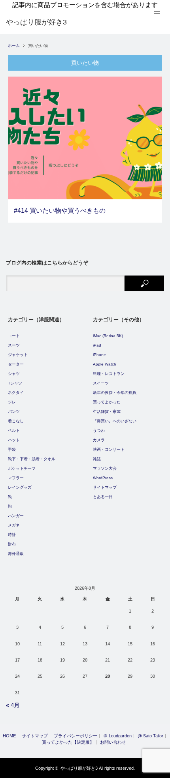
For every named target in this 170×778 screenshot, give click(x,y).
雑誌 (97, 459)
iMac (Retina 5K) (108, 336)
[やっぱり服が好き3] (36, 22)
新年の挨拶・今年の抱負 (114, 392)
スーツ (14, 345)
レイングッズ (20, 487)
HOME (9, 736)
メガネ (14, 525)
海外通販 (16, 553)
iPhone (99, 354)
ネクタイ (16, 392)
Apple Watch (104, 364)
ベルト (14, 430)
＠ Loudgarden (117, 736)
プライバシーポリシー (75, 736)
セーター (16, 364)
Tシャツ (15, 383)
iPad (97, 345)
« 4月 (13, 705)
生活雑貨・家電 (107, 411)
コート (14, 336)
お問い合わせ (113, 742)
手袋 (12, 449)
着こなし (16, 421)
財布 (12, 544)
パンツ (14, 411)
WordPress (103, 478)
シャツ (14, 373)
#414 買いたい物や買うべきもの (60, 210)
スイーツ (101, 383)
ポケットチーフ (22, 468)
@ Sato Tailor (150, 736)
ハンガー (16, 516)
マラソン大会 (105, 468)
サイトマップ (105, 487)
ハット (14, 440)
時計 (12, 534)
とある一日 (103, 497)
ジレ (12, 402)
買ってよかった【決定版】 (68, 742)
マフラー (16, 478)
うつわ (99, 430)
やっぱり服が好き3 (79, 768)
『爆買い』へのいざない (114, 421)
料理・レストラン (109, 373)
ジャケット (18, 354)
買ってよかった (107, 402)
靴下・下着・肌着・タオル (31, 459)
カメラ (99, 440)
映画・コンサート (109, 449)
